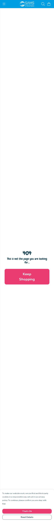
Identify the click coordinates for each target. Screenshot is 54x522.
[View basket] (49, 4)
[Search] (43, 4)
